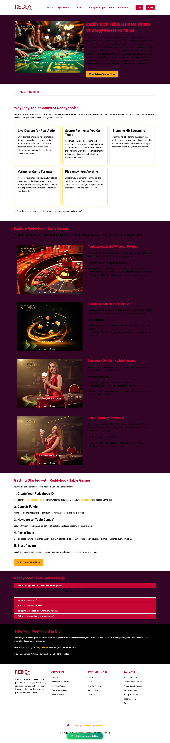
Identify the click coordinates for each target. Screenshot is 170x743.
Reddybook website (37, 500)
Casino (48, 7)
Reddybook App (97, 7)
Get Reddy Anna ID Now (87, 736)
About (111, 7)
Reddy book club (83, 733)
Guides (79, 7)
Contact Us (123, 7)
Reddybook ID (85, 500)
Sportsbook (63, 7)
